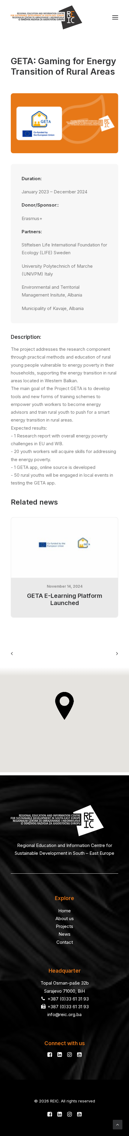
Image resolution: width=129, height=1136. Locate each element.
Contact (64, 942)
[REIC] (46, 17)
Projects (64, 926)
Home (64, 911)
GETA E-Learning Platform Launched (64, 599)
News (64, 934)
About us (65, 918)
